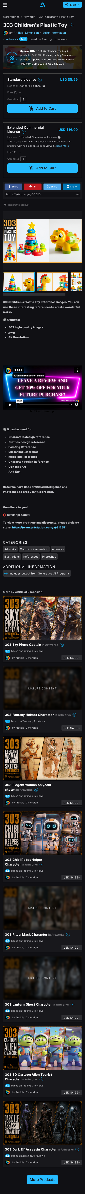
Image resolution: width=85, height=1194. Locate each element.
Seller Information (54, 32)
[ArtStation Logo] (42, 4)
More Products (42, 1180)
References (30, 556)
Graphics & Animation (34, 549)
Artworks (12, 39)
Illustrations (12, 556)
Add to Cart (46, 108)
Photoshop (49, 556)
